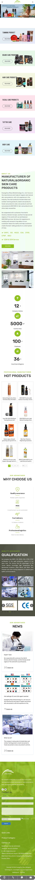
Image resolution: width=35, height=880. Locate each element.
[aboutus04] (9, 581)
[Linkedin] (5, 789)
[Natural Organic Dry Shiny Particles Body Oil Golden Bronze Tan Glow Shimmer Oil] (9, 389)
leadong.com (15, 872)
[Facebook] (3, 789)
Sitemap (22, 872)
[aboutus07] (25, 581)
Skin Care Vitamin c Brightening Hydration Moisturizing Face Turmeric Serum (26, 440)
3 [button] (8, 612)
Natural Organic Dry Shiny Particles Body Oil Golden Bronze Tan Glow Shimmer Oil (9, 398)
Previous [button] (3, 605)
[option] (9, 605)
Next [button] (31, 605)
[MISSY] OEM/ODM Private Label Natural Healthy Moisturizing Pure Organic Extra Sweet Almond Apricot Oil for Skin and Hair (26, 460)
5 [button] (12, 612)
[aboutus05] (9, 592)
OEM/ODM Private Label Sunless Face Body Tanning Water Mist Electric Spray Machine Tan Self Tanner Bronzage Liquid (26, 398)
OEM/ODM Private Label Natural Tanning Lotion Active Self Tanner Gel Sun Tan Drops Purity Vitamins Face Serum (26, 419)
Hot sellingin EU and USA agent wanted (16, 696)
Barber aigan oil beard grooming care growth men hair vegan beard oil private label (9, 440)
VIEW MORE (7, 39)
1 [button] (3, 612)
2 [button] (5, 612)
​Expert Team (8, 655)
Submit (6, 823)
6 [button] (15, 612)
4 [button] (10, 612)
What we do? (8, 738)
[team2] (25, 592)
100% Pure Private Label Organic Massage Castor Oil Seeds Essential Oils (9, 460)
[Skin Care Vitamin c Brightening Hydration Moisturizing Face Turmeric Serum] (25, 430)
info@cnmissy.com (11, 851)
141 (23, 465)
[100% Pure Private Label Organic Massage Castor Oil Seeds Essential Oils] (9, 450)
